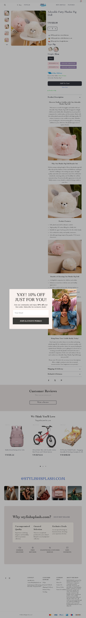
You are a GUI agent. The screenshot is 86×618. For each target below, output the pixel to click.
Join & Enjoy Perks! (31, 321)
